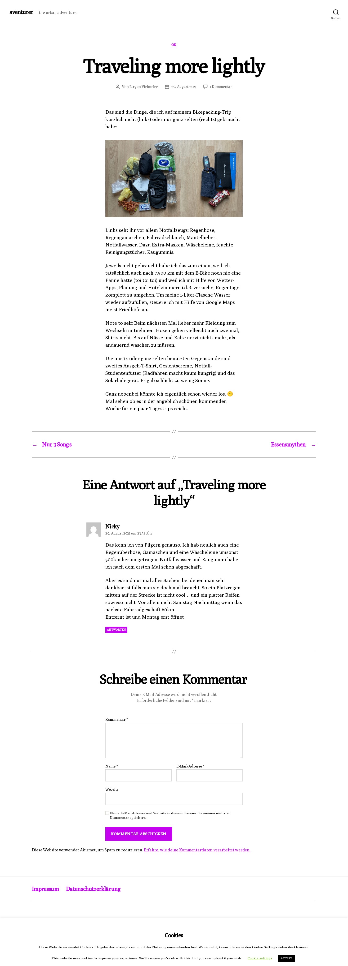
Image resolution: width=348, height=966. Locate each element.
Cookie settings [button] (260, 958)
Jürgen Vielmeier (143, 86)
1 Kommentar (221, 86)
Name (111, 766)
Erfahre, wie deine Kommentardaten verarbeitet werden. (197, 849)
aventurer (21, 12)
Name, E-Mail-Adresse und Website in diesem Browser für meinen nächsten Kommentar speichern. (170, 815)
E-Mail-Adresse (190, 766)
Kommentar (116, 719)
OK (174, 45)
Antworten (116, 629)
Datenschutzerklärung (93, 888)
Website (111, 789)
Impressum (45, 888)
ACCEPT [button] (286, 958)
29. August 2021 (183, 86)
